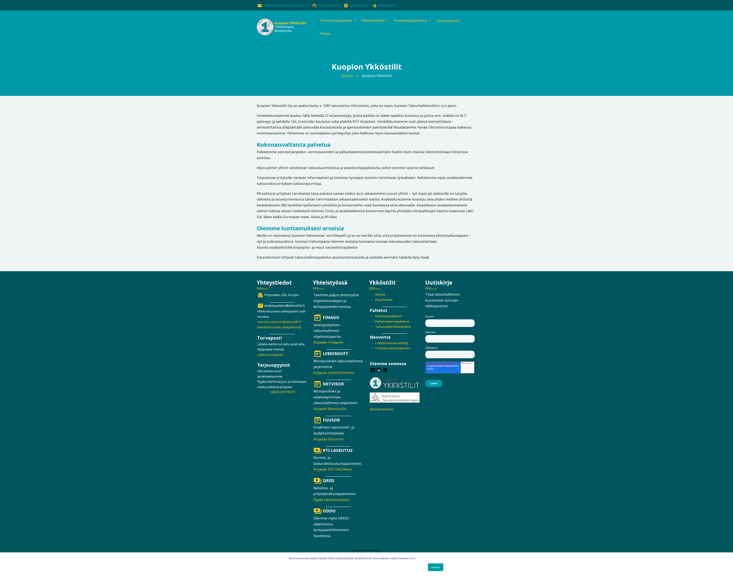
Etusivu (347, 75)
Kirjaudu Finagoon (328, 342)
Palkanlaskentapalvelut (392, 321)
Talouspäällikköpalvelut (393, 326)
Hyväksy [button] (435, 567)
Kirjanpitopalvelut (388, 316)
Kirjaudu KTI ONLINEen (332, 469)
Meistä (380, 294)
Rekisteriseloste (381, 409)
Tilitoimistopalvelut (336, 20)
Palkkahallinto (373, 20)
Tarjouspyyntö (448, 20)
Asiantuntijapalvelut (410, 20)
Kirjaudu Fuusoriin (328, 439)
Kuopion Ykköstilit (290, 23)
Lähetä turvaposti (270, 355)
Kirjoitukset (358, 5)
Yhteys (325, 33)
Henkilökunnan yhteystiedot (279, 327)
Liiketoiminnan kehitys (391, 343)
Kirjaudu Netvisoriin (329, 408)
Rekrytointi (387, 5)
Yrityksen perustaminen (392, 348)
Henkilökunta (329, 5)
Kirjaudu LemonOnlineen (333, 372)
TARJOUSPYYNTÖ (282, 392)
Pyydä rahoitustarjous (331, 499)
